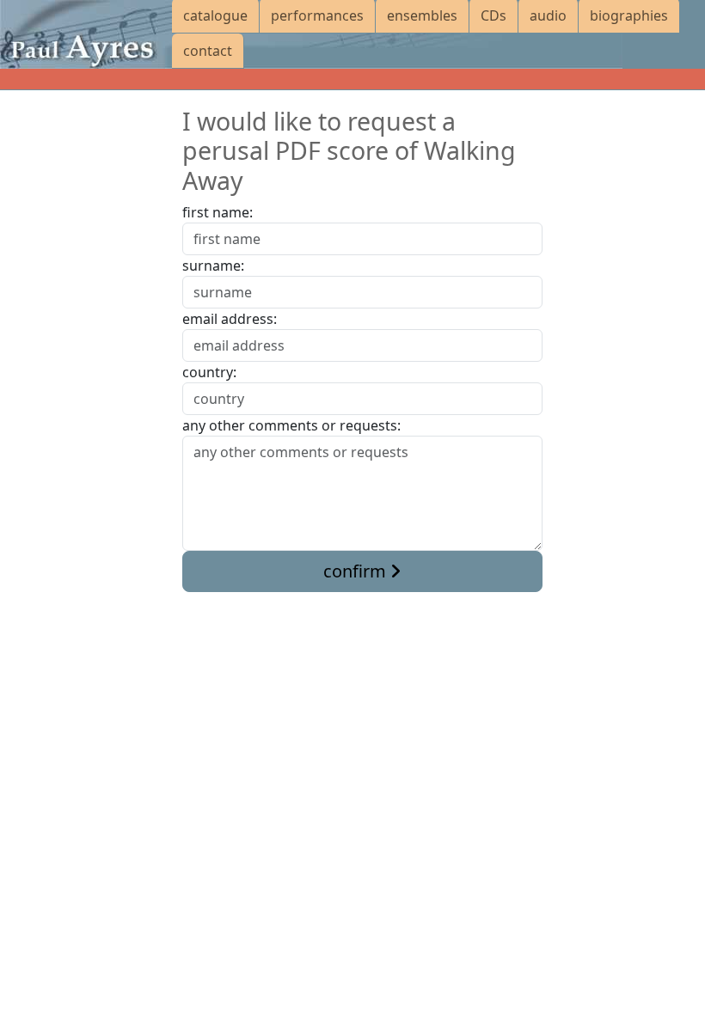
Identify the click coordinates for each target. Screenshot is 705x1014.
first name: (217, 212)
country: (209, 372)
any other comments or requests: (291, 425)
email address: (229, 318)
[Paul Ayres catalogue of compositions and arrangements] (86, 34)
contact (207, 50)
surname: (213, 265)
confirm (356, 571)
